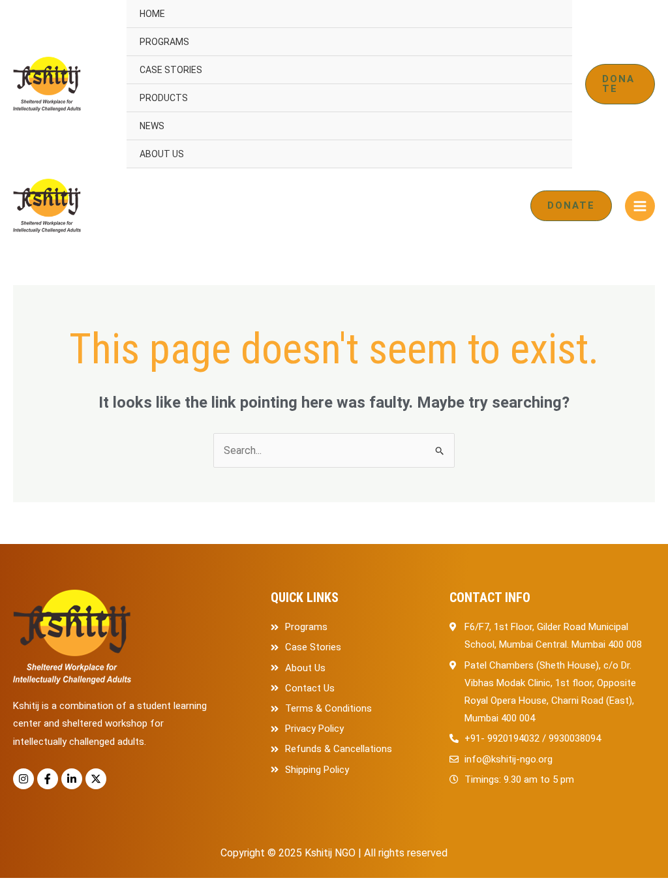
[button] (620, 84)
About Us (162, 154)
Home (152, 13)
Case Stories (171, 70)
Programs (164, 42)
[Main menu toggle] (640, 206)
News (152, 126)
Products (164, 98)
